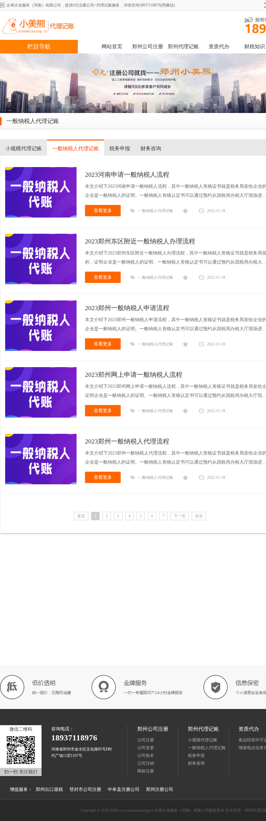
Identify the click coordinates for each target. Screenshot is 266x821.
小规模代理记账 (24, 148)
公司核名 (145, 755)
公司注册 (145, 739)
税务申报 (119, 148)
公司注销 (145, 763)
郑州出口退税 (49, 789)
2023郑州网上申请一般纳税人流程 (133, 374)
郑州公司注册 (147, 46)
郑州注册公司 (159, 789)
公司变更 (145, 747)
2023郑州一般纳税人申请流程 (127, 307)
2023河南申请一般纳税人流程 (127, 174)
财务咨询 (150, 148)
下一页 (180, 516)
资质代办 (219, 46)
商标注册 (145, 771)
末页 (199, 516)
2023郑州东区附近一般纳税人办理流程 (140, 241)
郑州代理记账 (183, 46)
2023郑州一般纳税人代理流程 (127, 441)
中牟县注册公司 (123, 789)
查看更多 (103, 210)
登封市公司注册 (85, 789)
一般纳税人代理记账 (75, 148)
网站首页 (112, 46)
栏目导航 (39, 46)
